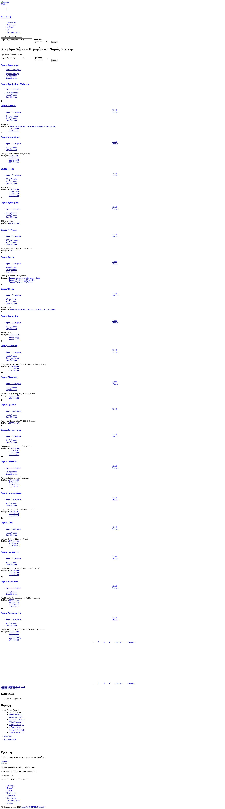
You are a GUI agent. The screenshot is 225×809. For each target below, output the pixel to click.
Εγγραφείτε (5, 761)
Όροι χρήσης (11, 793)
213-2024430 (14, 514)
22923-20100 (14, 448)
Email (114, 110)
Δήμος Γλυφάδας (9, 461)
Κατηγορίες (11, 786)
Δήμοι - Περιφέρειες (13, 70)
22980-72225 (14, 131)
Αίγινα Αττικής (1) (16, 717)
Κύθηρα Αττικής (12, 240)
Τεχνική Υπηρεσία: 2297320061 (21, 282)
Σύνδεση (4, 4)
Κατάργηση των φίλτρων (10, 689)
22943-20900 (14, 162)
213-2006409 (14, 640)
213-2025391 (14, 482)
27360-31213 (14, 250)
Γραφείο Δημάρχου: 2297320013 (21, 280)
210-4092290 (14, 573)
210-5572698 (14, 632)
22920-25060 (14, 453)
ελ (6, 8)
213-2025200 (14, 480)
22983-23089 (14, 191)
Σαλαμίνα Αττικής (12, 358)
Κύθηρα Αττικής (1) (16, 725)
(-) (5, 699)
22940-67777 (14, 158)
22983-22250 (14, 196)
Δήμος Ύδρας (7, 289)
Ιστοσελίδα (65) (10, 739)
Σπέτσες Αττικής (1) (16, 732)
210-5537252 (14, 398)
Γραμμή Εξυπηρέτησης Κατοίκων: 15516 (24, 278)
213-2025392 (14, 484)
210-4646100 (14, 368)
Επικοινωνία (11, 798)
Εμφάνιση (38, 39)
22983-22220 (14, 194)
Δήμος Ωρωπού (8, 404)
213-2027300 (14, 370)
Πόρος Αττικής (11, 179)
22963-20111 (14, 602)
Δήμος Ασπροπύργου (11, 613)
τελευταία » (131, 642)
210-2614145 (14, 543)
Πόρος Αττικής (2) (16, 714)
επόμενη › (118, 642)
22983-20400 (14, 339)
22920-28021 (14, 455)
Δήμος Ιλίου (7, 522)
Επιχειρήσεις (11, 22)
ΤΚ (8, 30)
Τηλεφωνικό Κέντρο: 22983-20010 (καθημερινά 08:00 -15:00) (32, 126)
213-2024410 (14, 516)
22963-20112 (14, 604)
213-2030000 (14, 541)
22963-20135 (14, 606)
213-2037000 (14, 570)
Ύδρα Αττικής (11, 299)
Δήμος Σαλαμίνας (9, 345)
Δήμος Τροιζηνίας (9, 316)
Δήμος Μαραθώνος (10, 137)
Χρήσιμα (10, 27)
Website (115, 112)
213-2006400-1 (15, 638)
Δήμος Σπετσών (8, 105)
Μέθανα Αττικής (12, 93)
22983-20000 (14, 128)
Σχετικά (9, 791)
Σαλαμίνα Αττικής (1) (17, 730)
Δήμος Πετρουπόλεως (11, 493)
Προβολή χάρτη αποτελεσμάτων (13, 687)
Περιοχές (10, 788)
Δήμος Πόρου (7, 169)
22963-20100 (14, 600)
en (6, 10)
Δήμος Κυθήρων (9, 230)
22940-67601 (14, 156)
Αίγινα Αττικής (11, 268)
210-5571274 (14, 636)
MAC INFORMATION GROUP (33, 807)
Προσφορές (11, 25)
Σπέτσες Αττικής (12, 116)
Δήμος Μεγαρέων (9, 581)
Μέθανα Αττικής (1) (16, 727)
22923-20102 (14, 450)
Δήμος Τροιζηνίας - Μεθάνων (15, 84)
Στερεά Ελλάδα (11, 78)
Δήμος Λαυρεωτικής (11, 430)
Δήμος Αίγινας (8, 257)
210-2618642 (14, 545)
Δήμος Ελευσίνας (9, 377)
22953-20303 (14, 423)
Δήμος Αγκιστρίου (10, 65)
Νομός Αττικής (11, 76)
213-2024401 (14, 512)
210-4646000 (14, 366)
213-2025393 (14, 486)
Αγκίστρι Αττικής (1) (17, 719)
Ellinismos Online (13, 32)
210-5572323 (14, 634)
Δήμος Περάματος (10, 552)
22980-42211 (14, 337)
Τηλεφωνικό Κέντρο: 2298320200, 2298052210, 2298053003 (32, 309)
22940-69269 (14, 160)
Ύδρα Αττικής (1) (15, 722)
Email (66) (8, 736)
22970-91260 (14, 223)
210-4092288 (14, 575)
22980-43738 (14, 335)
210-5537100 (14, 396)
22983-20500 (14, 189)
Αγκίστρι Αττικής (12, 74)
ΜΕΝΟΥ (6, 17)
